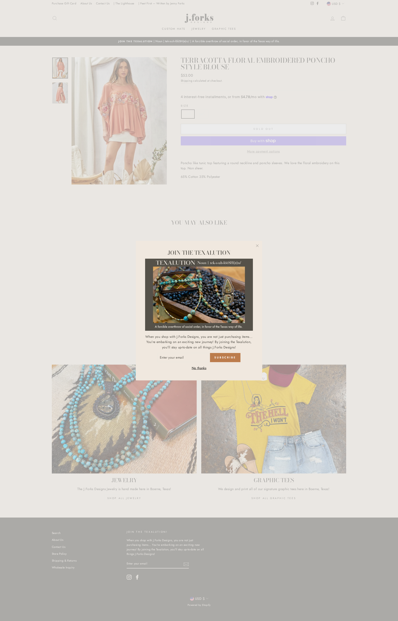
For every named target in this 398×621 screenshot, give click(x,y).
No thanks (199, 368)
